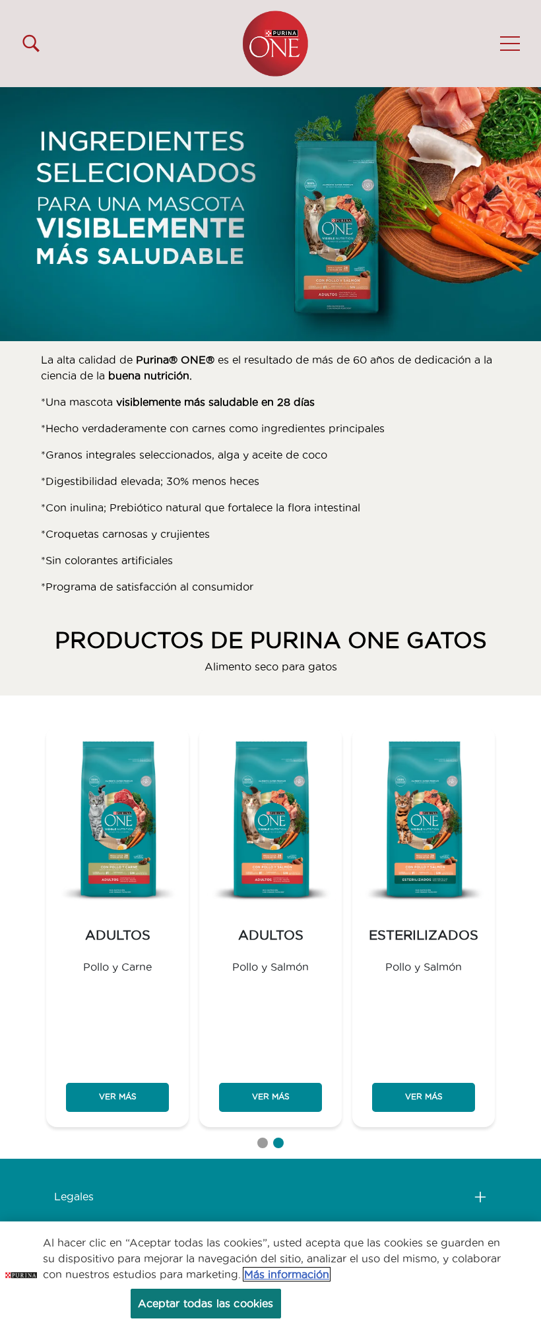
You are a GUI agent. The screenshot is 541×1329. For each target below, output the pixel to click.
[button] (510, 43)
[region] (270, 1275)
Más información (286, 1274)
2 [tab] (278, 1143)
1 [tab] (262, 1143)
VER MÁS (118, 1096)
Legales (74, 1196)
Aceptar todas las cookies (206, 1303)
